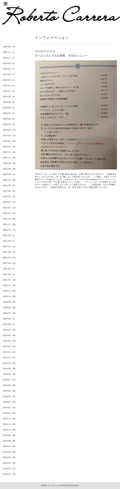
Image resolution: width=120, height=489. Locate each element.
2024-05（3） (9, 63)
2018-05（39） (10, 457)
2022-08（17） (10, 174)
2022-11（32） (10, 158)
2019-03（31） (10, 402)
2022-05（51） (10, 191)
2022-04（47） (10, 196)
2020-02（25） (10, 341)
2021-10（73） (10, 230)
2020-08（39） (10, 308)
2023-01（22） (10, 147)
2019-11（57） (10, 357)
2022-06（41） (10, 185)
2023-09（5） (9, 102)
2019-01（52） (10, 413)
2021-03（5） (9, 269)
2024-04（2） (9, 69)
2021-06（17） (10, 252)
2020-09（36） (10, 302)
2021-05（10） (10, 258)
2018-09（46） (10, 435)
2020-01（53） (10, 346)
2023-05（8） (9, 124)
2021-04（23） (10, 263)
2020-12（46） (10, 285)
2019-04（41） (10, 396)
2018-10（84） (10, 430)
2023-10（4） (9, 97)
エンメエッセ (53, 485)
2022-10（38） (10, 163)
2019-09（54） (10, 369)
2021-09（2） (9, 235)
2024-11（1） (9, 58)
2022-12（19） (10, 152)
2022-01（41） (10, 213)
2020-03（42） (10, 335)
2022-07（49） (10, 180)
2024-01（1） (9, 80)
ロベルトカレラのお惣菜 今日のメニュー (61, 55)
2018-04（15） (10, 463)
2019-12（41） (10, 352)
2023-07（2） (9, 113)
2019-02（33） (10, 407)
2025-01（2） (9, 52)
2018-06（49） (10, 452)
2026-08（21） (10, 47)
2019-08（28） (10, 374)
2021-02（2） (9, 274)
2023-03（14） (10, 135)
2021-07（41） (10, 246)
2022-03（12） (10, 202)
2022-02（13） (10, 208)
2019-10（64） (10, 363)
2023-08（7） (9, 108)
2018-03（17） (10, 469)
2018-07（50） (10, 446)
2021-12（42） (10, 219)
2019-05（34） (10, 391)
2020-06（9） (9, 319)
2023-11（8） (9, 91)
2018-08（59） (10, 441)
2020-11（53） (10, 291)
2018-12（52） (10, 419)
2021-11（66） (10, 224)
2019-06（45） (10, 385)
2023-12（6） (9, 85)
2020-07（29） (10, 313)
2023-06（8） (9, 119)
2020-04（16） (10, 330)
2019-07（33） (10, 380)
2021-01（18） (10, 280)
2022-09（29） (10, 169)
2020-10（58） (10, 296)
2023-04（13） (10, 130)
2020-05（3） (9, 324)
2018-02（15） (10, 474)
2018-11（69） (10, 424)
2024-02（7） (9, 74)
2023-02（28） (10, 141)
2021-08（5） (9, 241)
